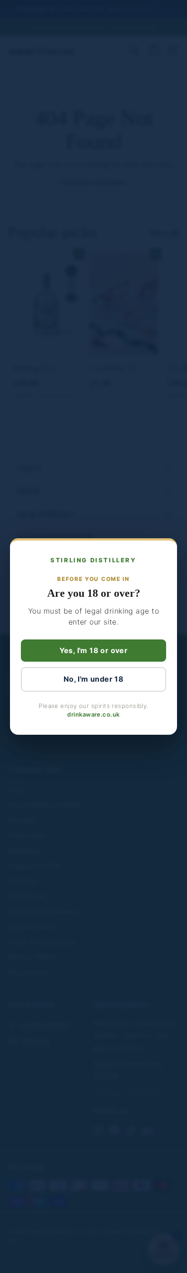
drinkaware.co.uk (93, 714)
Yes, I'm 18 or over (93, 650)
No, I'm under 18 (93, 678)
